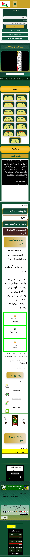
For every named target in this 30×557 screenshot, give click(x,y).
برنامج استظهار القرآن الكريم (15, 38)
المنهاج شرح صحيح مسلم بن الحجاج (21, 134)
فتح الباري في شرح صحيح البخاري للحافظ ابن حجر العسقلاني (9, 127)
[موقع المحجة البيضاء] (15, 61)
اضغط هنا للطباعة (16, 381)
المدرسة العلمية (22, 493)
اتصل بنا (14, 493)
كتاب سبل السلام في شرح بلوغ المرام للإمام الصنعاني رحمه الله (8, 120)
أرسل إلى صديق (16, 407)
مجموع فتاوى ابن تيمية (20, 119)
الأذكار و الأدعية (8, 111)
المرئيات (8, 104)
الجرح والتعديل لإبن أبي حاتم (14, 141)
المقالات (8, 97)
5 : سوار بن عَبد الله (22, 182)
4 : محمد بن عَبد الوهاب (21, 178)
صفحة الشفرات (16, 390)
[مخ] (15, 488)
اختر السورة (24, 15)
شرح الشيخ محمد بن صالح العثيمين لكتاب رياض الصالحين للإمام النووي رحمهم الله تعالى (9, 134)
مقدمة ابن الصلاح (20, 126)
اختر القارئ (24, 20)
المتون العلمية (20, 111)
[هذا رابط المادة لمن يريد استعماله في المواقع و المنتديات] (7, 403)
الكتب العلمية (20, 104)
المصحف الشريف (5, 497)
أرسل (15, 26)
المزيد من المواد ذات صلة (21, 452)
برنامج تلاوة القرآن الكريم (15, 30)
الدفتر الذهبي (5, 493)
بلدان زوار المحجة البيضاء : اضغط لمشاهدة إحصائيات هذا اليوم (15, 508)
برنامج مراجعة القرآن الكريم (15, 34)
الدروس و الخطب (21, 98)
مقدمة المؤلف (24, 448)
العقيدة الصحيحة (14, 496)
